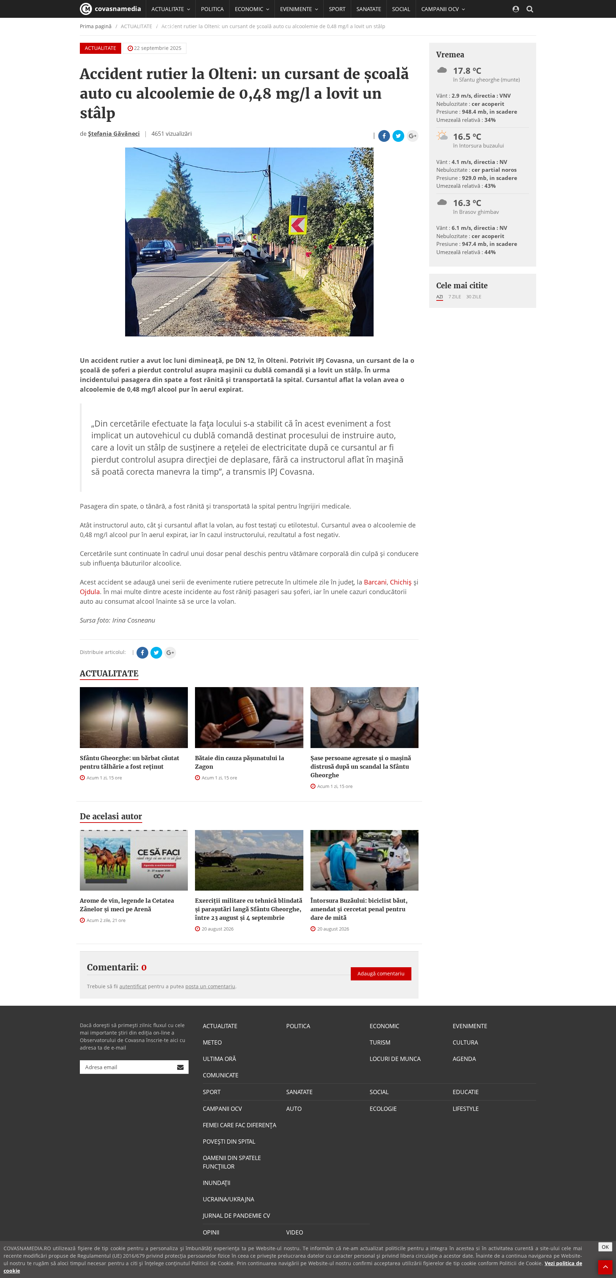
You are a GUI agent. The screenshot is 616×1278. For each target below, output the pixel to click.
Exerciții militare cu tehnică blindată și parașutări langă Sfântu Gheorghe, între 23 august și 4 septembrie (248, 909)
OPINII (211, 1232)
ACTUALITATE (100, 48)
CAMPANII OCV (222, 1109)
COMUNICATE (220, 1075)
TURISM (380, 1042)
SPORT (337, 8)
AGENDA (464, 1059)
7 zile (454, 296)
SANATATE (368, 8)
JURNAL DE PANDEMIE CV (236, 1216)
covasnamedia (117, 8)
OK (605, 1246)
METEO (212, 1042)
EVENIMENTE (470, 1026)
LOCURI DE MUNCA (395, 1059)
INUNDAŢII (216, 1183)
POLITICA (212, 8)
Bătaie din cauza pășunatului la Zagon (239, 762)
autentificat (133, 986)
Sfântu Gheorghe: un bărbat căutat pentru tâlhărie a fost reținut (129, 762)
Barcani (375, 582)
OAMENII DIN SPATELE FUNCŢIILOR (232, 1162)
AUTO (294, 1109)
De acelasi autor (111, 816)
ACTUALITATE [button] (168, 8)
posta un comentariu (210, 986)
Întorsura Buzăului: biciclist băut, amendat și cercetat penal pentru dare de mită (358, 909)
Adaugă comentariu (381, 973)
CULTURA (465, 1042)
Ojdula (90, 591)
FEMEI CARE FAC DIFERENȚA (239, 1125)
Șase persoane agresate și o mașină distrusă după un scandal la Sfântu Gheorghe (360, 766)
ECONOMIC (384, 1026)
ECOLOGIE (383, 1109)
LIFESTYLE (466, 1109)
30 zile (473, 296)
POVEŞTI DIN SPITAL (229, 1141)
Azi (439, 296)
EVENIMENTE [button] (296, 8)
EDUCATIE (163, 26)
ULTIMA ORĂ (219, 1059)
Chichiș (401, 582)
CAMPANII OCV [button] (440, 8)
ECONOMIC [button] (250, 8)
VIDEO (294, 1232)
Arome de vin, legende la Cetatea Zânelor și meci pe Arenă (127, 905)
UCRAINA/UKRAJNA (228, 1199)
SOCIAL (401, 8)
